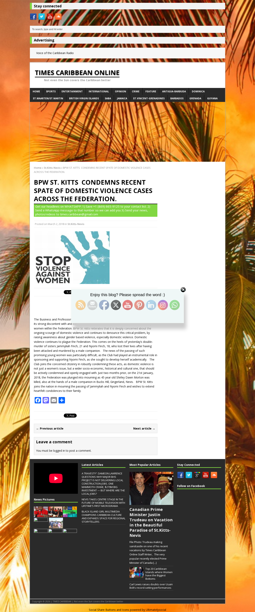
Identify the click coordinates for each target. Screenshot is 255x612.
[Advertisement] (127, 132)
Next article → (144, 428)
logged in (59, 450)
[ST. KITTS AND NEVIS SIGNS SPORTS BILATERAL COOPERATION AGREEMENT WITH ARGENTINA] (55, 515)
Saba (108, 98)
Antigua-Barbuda (174, 91)
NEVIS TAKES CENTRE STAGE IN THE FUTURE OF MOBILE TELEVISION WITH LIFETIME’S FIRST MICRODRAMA (103, 503)
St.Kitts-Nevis (76, 224)
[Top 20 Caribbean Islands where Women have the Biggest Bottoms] (136, 575)
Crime (135, 91)
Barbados (176, 98)
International (99, 91)
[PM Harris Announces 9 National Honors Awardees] (70, 537)
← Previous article (49, 428)
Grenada (195, 98)
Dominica (198, 91)
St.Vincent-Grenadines (149, 98)
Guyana (212, 98)
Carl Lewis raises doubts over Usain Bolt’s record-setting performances (151, 585)
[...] (155, 563)
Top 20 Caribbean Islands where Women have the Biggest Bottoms (159, 574)
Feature (150, 91)
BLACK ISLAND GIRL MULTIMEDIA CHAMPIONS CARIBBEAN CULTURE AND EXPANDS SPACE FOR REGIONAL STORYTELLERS (103, 516)
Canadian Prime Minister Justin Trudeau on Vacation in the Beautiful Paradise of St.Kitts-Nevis (151, 522)
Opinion (120, 91)
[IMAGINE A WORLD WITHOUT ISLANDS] (70, 515)
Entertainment (72, 91)
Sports (51, 91)
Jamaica (122, 98)
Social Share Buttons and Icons (109, 610)
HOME (36, 91)
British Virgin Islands (84, 98)
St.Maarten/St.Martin (48, 98)
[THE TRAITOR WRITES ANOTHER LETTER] (41, 515)
